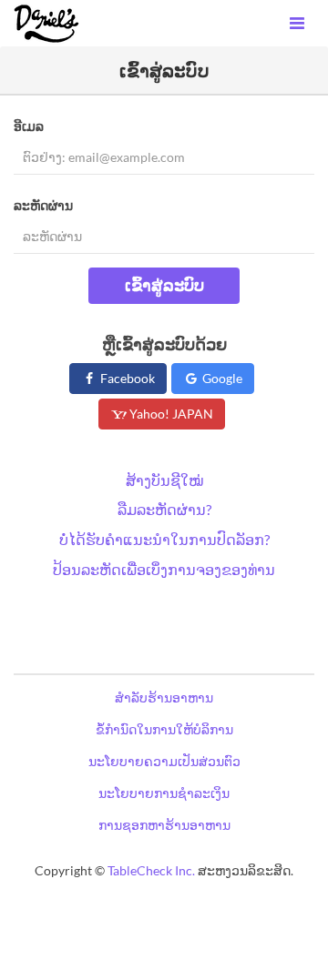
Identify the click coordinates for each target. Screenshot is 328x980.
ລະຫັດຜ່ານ (43, 205)
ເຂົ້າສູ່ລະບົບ (164, 285)
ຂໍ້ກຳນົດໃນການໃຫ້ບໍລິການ (164, 729)
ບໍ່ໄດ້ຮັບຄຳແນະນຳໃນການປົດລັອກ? (164, 539)
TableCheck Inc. (151, 870)
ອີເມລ (29, 126)
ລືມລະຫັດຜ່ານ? (164, 509)
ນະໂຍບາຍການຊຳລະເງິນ (164, 793)
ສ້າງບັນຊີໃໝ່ (164, 480)
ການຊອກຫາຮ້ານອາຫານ (164, 825)
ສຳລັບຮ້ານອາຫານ (164, 697)
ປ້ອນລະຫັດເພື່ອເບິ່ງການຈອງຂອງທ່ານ (164, 569)
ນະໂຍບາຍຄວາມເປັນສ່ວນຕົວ (164, 761)
